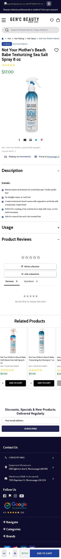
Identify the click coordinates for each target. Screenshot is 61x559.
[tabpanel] (41, 358)
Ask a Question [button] (32, 274)
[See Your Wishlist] (52, 20)
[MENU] (4, 20)
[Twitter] (36, 139)
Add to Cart (44, 553)
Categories (13, 529)
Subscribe (30, 428)
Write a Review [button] (31, 266)
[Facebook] (19, 139)
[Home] (3, 38)
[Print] (30, 139)
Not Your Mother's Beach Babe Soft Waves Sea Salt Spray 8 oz (13, 360)
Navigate (12, 522)
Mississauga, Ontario (51, 156)
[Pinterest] (41, 139)
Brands (10, 536)
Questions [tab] (29, 281)
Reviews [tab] (10, 281)
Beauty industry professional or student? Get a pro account (30, 8)
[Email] (25, 139)
